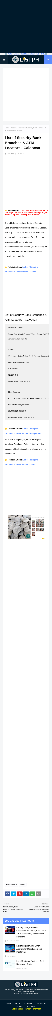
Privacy (20, 1006)
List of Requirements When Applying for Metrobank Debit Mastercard (29, 949)
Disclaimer (31, 1006)
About (17, 1003)
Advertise (28, 1003)
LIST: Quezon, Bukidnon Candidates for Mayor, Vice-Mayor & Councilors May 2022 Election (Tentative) (31, 932)
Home (7, 128)
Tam (8, 154)
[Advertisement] (26, 26)
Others (22, 885)
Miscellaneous (16, 128)
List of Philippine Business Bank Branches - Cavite (30, 962)
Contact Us (41, 1003)
